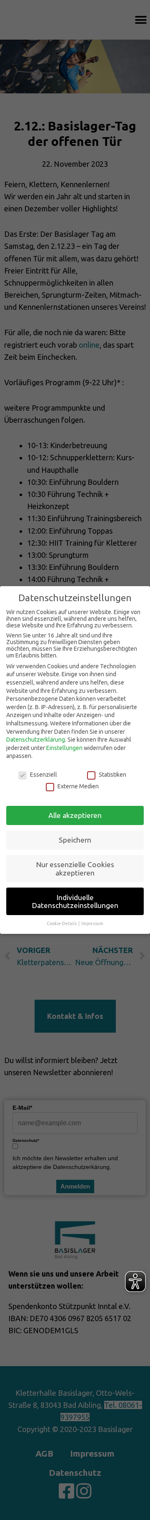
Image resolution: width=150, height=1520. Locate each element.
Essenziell (43, 774)
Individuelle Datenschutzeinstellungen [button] (75, 901)
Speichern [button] (75, 840)
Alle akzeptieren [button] (75, 815)
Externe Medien (78, 786)
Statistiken (112, 774)
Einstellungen (64, 748)
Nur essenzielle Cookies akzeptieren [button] (75, 868)
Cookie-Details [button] (62, 923)
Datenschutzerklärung (35, 739)
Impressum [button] (92, 923)
